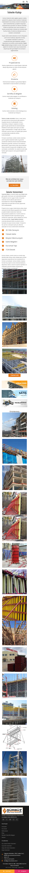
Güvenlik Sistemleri (7, 846)
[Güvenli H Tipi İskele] (14, 308)
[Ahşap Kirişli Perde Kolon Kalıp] (14, 608)
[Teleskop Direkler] (14, 659)
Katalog (14, 108)
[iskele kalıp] (14, 403)
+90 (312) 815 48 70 (9, 859)
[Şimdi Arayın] (4, 871)
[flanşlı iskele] (14, 334)
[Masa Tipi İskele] (14, 686)
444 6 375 (6, 857)
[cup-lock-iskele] (14, 361)
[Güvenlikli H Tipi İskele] (14, 790)
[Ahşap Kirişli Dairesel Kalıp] (14, 581)
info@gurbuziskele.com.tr (11, 861)
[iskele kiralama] (14, 384)
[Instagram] (13, 819)
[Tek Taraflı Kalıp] (14, 529)
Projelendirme (14, 63)
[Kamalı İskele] (14, 763)
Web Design (14, 867)
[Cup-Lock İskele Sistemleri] (14, 712)
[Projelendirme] (14, 58)
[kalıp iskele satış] (14, 394)
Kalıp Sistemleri (6, 850)
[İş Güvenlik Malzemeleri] (14, 451)
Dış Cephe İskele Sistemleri (9, 843)
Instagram (23, 871)
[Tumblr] (17, 819)
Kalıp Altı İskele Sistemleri (8, 848)
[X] (6, 819)
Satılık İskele (21, 867)
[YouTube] (10, 819)
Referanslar (5, 831)
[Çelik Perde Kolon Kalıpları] (14, 555)
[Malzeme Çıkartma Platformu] (14, 424)
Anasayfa (4, 826)
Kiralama (14, 79)
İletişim (3, 837)
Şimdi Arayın (8, 871)
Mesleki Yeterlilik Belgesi (8, 835)
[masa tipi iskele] (14, 281)
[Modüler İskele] (14, 737)
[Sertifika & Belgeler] (14, 89)
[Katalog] (14, 103)
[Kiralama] (14, 74)
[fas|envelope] (3, 860)
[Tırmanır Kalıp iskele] (14, 504)
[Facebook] (3, 819)
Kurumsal (4, 829)
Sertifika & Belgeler (14, 93)
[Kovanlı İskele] (14, 633)
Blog (3, 833)
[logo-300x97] (14, 810)
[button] (23, 2)
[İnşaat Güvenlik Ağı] (14, 477)
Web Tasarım (8, 867)
